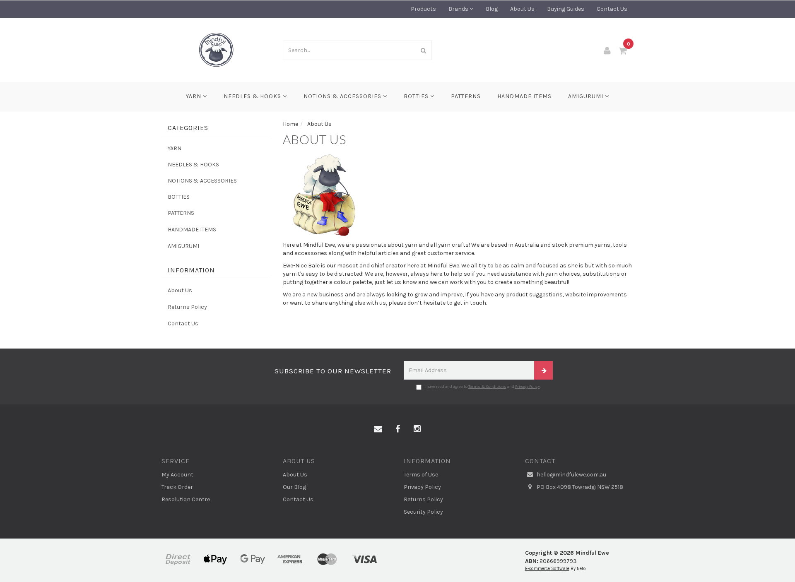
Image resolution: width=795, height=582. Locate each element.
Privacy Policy (527, 386)
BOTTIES (417, 96)
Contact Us (612, 8)
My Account (177, 474)
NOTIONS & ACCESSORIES (343, 96)
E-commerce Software (547, 568)
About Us (522, 8)
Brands (459, 8)
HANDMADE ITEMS (524, 96)
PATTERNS (466, 96)
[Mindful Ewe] (216, 49)
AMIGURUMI (586, 96)
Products (423, 8)
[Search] (423, 50)
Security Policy (423, 511)
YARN (194, 96)
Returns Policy (187, 306)
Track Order (177, 487)
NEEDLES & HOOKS (253, 96)
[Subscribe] (543, 370)
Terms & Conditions (487, 386)
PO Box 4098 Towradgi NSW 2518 (579, 487)
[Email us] (378, 429)
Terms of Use (421, 474)
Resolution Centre (185, 499)
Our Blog (294, 487)
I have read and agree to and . (482, 386)
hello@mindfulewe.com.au (570, 474)
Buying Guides (565, 8)
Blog (492, 8)
